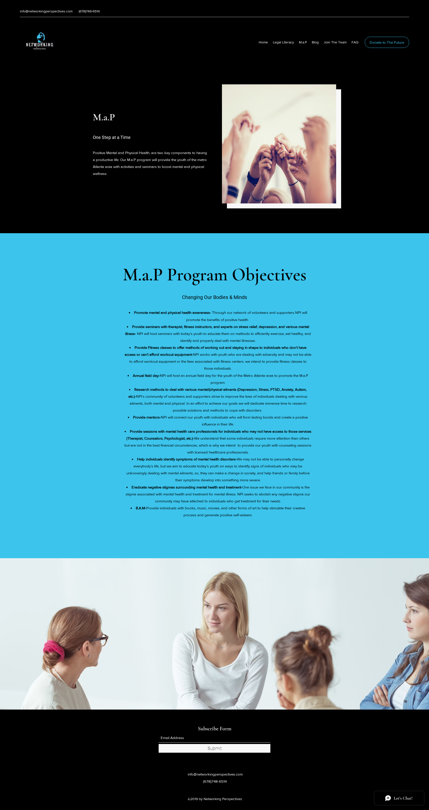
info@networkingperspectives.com (46, 11)
